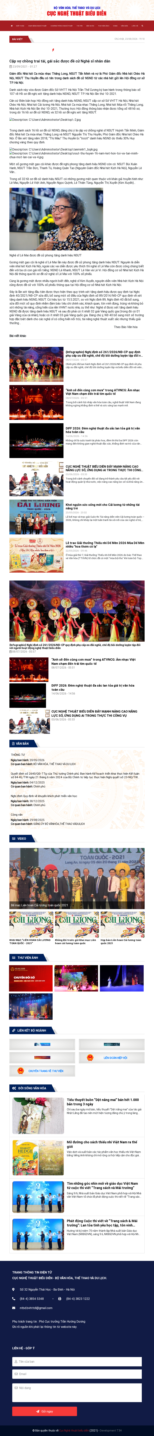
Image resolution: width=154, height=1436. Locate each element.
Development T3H (111, 1430)
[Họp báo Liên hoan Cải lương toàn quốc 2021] (123, 924)
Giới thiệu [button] (20, 26)
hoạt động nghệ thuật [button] (37, 26)
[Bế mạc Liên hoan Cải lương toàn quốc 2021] (77, 878)
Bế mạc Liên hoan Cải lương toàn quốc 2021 (39, 905)
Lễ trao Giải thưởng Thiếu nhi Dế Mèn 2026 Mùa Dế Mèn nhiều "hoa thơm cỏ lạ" (105, 544)
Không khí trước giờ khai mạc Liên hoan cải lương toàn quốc (75, 941)
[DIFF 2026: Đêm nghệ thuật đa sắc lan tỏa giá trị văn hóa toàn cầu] (36, 440)
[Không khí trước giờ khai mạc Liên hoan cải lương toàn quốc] (77, 924)
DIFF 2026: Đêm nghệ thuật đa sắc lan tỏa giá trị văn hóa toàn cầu (103, 430)
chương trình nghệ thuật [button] (62, 26)
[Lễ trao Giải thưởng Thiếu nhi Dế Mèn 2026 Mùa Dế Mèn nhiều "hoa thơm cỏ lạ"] (36, 555)
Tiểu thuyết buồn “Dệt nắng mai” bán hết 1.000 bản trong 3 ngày (103, 1102)
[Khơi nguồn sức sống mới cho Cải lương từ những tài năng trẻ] (36, 516)
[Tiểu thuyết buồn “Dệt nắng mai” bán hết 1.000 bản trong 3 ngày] (38, 1115)
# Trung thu (143, 50)
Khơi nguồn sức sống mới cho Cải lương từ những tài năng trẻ (103, 506)
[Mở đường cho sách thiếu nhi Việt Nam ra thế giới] (38, 1157)
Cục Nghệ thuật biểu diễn (74, 1430)
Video (115, 26)
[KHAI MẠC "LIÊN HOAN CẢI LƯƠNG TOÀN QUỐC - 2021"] (31, 924)
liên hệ (135, 26)
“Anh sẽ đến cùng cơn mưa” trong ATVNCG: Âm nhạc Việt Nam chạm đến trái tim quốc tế (103, 392)
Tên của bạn (25, 1361)
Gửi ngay (46, 1411)
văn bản (124, 26)
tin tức (80, 26)
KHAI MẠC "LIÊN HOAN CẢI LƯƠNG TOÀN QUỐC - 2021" (30, 941)
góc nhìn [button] (90, 26)
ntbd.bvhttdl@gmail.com (36, 1308)
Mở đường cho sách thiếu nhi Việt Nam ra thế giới (102, 1144)
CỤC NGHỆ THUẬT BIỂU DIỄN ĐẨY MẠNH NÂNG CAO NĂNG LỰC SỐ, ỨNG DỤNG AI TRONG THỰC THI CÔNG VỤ (103, 468)
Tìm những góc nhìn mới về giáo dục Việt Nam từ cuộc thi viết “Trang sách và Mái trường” (102, 1185)
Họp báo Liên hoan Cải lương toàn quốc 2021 (121, 941)
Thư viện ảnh (103, 26)
